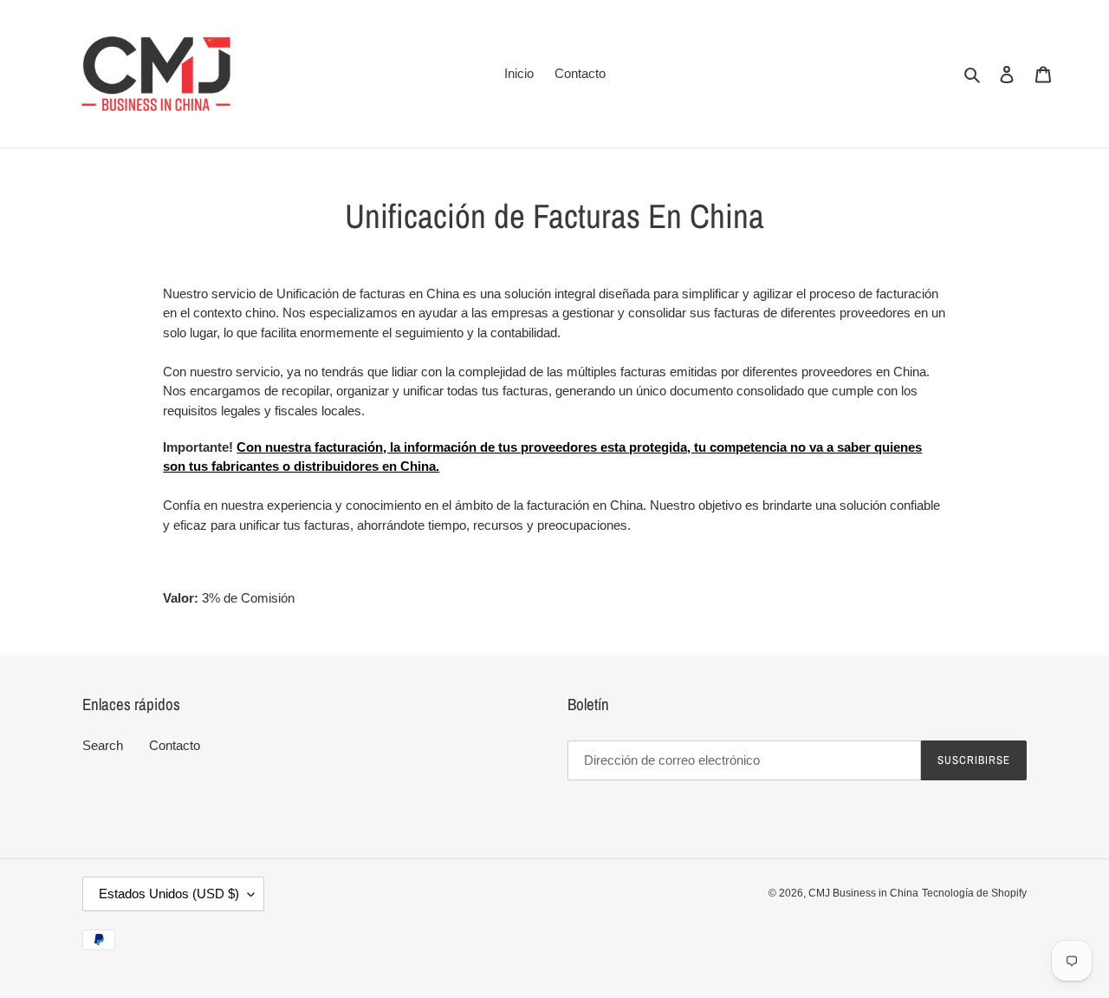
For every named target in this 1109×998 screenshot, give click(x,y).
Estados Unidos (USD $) (169, 893)
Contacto (174, 745)
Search (102, 745)
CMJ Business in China (863, 894)
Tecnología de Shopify (974, 894)
